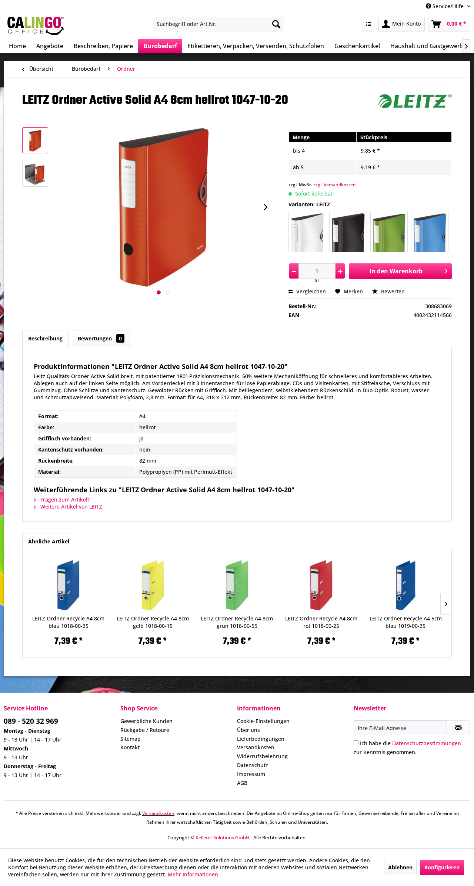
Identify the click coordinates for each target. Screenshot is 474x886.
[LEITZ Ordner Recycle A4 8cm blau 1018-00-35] (68, 585)
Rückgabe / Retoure (144, 729)
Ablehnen (400, 867)
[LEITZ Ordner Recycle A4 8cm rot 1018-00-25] (321, 585)
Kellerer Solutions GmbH (223, 837)
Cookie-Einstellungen (263, 721)
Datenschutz (252, 765)
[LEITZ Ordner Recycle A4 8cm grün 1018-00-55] (237, 585)
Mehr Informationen (193, 874)
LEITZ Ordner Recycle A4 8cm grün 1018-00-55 (237, 622)
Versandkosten (255, 747)
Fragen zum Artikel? (64, 499)
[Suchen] (276, 24)
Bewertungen (100, 338)
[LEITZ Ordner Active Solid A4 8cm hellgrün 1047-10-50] (389, 231)
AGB (242, 782)
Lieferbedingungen (260, 738)
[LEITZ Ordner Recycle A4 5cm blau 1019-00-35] (405, 585)
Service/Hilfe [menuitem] (448, 6)
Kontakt (130, 747)
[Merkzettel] (368, 24)
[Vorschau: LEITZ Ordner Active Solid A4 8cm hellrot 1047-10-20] (35, 140)
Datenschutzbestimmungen (426, 743)
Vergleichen (310, 291)
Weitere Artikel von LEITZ (70, 506)
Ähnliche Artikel (48, 541)
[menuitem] (218, 24)
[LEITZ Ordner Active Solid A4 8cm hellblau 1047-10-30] (429, 231)
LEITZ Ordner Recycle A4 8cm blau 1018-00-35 (68, 622)
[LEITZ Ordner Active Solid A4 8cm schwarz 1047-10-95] (348, 231)
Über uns (248, 729)
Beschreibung (45, 338)
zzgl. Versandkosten (334, 184)
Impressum (251, 773)
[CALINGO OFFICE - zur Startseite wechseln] (35, 26)
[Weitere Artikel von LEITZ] (415, 107)
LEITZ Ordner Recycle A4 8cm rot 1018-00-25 (321, 622)
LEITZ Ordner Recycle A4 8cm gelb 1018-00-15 (153, 622)
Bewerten (392, 291)
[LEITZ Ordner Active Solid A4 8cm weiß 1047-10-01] (307, 231)
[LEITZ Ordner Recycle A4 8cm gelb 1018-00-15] (153, 585)
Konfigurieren (442, 867)
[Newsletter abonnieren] (458, 727)
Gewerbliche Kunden (146, 721)
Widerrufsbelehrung (262, 756)
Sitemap (130, 738)
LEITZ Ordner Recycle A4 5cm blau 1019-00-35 (406, 622)
